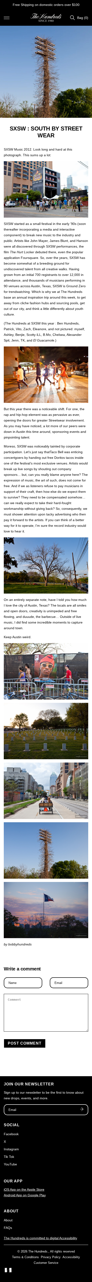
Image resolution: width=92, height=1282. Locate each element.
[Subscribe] (82, 1109)
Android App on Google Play (25, 1195)
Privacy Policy (51, 1257)
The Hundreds (37, 1251)
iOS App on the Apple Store (24, 1189)
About (8, 1220)
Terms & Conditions (25, 1257)
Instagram (11, 1149)
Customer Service (46, 1263)
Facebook (11, 1134)
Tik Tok (9, 1157)
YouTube (10, 1164)
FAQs (8, 1228)
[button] (6, 17)
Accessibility (71, 1257)
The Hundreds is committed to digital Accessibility (40, 1238)
